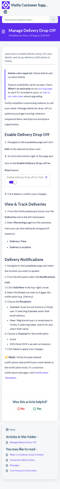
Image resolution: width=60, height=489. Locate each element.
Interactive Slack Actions (22, 460)
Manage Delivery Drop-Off (23, 442)
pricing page (45, 88)
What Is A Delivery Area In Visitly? (27, 454)
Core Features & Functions (23, 470)
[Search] (53, 19)
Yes (39, 408)
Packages (14, 465)
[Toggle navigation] (5, 12)
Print (12, 429)
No (23, 408)
